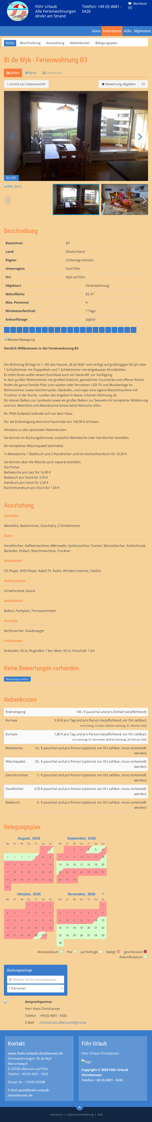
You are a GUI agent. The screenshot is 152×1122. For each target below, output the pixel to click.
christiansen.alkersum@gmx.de (62, 1022)
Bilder (10, 43)
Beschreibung (30, 43)
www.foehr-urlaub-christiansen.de (35, 1053)
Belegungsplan (106, 43)
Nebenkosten (80, 43)
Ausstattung (55, 43)
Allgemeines (142, 31)
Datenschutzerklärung (80, 1114)
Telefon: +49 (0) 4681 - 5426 (102, 9)
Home (96, 31)
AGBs (127, 31)
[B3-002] (76, 136)
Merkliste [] (137, 5)
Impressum (56, 1114)
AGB (100, 1114)
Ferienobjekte (112, 31)
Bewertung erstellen (17, 679)
